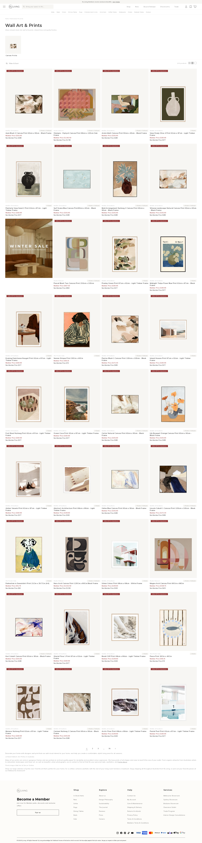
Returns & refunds (134, 811)
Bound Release (150, 7)
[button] (4, 6)
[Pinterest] (125, 833)
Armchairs (103, 12)
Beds (58, 12)
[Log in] (186, 6)
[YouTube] (132, 833)
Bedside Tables (139, 12)
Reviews (102, 811)
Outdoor (148, 12)
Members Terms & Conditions (138, 823)
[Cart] (195, 6)
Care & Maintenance (134, 803)
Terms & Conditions (134, 819)
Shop (128, 7)
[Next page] (115, 748)
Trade (176, 7)
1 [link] (86, 749)
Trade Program (169, 811)
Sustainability (104, 803)
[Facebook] (121, 833)
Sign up (38, 812)
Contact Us (131, 796)
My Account (131, 800)
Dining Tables (72, 12)
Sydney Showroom (170, 800)
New (137, 7)
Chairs (64, 12)
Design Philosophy (106, 800)
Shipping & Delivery (134, 807)
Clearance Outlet (169, 807)
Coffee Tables (112, 12)
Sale (75, 819)
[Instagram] (117, 833)
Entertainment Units (91, 12)
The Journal (103, 807)
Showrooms (165, 7)
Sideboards (122, 12)
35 (109, 748)
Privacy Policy (132, 815)
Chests (130, 12)
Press (101, 815)
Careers (102, 819)
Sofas (52, 12)
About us (102, 796)
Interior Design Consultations (174, 815)
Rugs (80, 12)
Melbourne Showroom (171, 796)
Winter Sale (91, 2)
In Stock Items (79, 796)
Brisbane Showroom (171, 803)
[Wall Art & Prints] (28, 248)
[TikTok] (128, 833)
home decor (122, 762)
